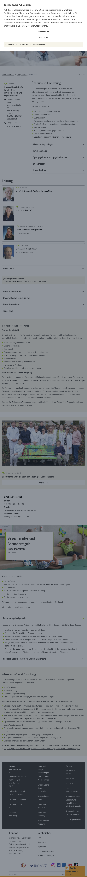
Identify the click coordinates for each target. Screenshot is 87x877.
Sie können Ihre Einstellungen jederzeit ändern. (25, 44)
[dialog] (43, 25)
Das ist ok (43, 37)
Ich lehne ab (43, 31)
